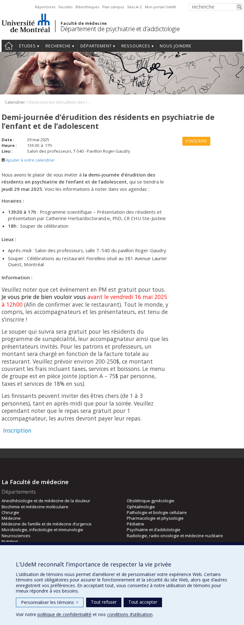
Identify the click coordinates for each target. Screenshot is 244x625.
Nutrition (10, 541)
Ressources (135, 46)
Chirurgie (10, 512)
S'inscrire (196, 141)
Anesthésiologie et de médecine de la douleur (46, 500)
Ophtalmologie (141, 507)
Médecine (11, 518)
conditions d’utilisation (129, 614)
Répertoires (45, 6)
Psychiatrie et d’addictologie (153, 529)
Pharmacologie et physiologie (155, 518)
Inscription (17, 430)
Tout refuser (104, 602)
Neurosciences (16, 535)
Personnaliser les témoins (49, 602)
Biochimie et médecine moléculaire (35, 507)
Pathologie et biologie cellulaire (157, 512)
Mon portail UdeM (160, 6)
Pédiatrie (135, 524)
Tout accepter (142, 602)
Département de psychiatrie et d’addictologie (120, 28)
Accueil (8, 46)
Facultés (65, 6)
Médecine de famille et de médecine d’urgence (47, 524)
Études (27, 46)
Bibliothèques (87, 6)
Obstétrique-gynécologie (150, 500)
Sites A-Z (134, 6)
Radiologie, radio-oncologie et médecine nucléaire (175, 535)
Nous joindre (176, 46)
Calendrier (15, 102)
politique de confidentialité (64, 614)
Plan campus (113, 6)
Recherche (58, 46)
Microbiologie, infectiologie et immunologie (42, 529)
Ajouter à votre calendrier (30, 160)
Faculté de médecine (84, 23)
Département (96, 46)
